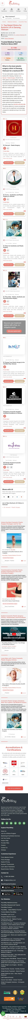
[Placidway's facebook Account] (2, 823)
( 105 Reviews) (13, 455)
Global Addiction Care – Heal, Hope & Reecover (11, 974)
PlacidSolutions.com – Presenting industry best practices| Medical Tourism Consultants (13, 931)
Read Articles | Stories (7, 869)
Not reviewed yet (7, 356)
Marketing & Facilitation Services (10, 836)
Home (4, 21)
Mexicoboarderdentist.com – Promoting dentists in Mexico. (12, 951)
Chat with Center (8, 162)
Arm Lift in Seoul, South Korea (10, 601)
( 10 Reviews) (13, 137)
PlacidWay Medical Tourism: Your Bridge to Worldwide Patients (13, 643)
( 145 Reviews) (13, 289)
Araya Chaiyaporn (9, 38)
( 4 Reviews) (13, 187)
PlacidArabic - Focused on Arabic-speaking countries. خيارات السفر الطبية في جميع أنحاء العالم (14, 947)
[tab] (11, 741)
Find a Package (5, 859)
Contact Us (4, 847)
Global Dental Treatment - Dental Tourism (13, 971)
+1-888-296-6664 (9, 876)
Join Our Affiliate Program (8, 833)
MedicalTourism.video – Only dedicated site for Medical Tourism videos (13, 955)
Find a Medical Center (7, 857)
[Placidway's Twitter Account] (6, 823)
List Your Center (5, 838)
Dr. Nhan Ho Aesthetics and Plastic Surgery (12, 730)
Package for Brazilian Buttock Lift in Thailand (12, 552)
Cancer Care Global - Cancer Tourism (11, 979)
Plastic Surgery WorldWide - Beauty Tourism (13, 958)
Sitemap (3, 850)
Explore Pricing (5, 862)
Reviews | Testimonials (7, 864)
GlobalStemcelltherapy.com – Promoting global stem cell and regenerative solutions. (13, 961)
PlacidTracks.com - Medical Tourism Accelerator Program (11, 919)
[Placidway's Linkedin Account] (24, 823)
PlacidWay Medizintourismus (9, 902)
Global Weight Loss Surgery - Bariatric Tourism (12, 965)
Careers (3, 845)
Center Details (19, 162)
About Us (3, 831)
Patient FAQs (5, 840)
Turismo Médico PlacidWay (8, 912)
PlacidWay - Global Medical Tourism (11, 909)
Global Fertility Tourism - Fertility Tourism (13, 969)
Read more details (7, 158)
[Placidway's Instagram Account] (19, 823)
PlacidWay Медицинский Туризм (10, 905)
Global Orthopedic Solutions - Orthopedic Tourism (12, 982)
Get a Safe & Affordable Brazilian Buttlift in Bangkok (13, 684)
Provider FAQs (5, 843)
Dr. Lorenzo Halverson (19, 34)
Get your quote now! (14, 331)
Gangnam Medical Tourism (8, 916)
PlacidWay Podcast (6, 907)
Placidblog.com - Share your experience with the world (13, 935)
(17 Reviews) (12, 734)
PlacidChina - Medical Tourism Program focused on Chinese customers (12, 927)
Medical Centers (12, 21)
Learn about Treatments (8, 866)
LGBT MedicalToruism (7, 977)
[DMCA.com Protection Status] (22, 992)
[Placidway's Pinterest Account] (15, 823)
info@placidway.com (10, 880)
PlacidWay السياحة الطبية (7, 914)
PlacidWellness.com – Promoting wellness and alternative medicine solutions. (13, 939)
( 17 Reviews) (13, 238)
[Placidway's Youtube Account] (11, 823)
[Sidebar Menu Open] (2, 3)
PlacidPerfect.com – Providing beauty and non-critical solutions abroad (13, 943)
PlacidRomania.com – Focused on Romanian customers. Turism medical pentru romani (13, 923)
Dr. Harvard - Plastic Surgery (12, 507)
